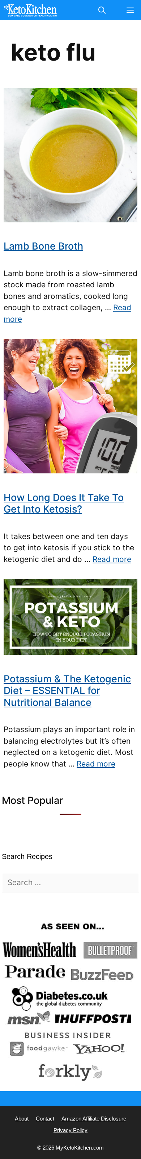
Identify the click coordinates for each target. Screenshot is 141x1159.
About (22, 1118)
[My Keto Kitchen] (30, 10)
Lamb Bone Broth (43, 246)
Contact (45, 1118)
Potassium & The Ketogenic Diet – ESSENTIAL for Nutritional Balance (67, 690)
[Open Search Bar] (102, 10)
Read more (112, 559)
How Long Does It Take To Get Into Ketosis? (64, 503)
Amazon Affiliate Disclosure (93, 1118)
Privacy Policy (70, 1130)
